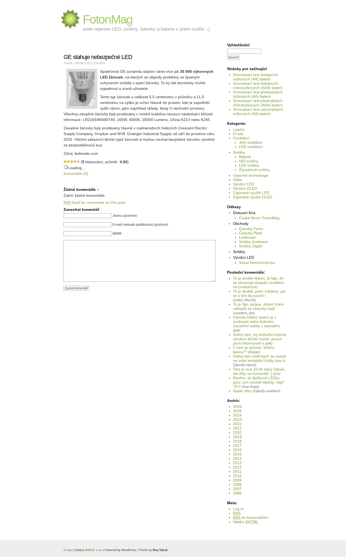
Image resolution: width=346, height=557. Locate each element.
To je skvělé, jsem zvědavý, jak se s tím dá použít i (259, 293)
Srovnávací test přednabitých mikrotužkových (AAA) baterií (258, 103)
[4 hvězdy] (74, 161)
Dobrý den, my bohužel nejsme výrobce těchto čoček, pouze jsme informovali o (259, 338)
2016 (237, 450)
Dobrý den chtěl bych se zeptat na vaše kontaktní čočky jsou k (259, 358)
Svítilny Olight (250, 246)
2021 (237, 428)
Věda (237, 180)
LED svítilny (249, 165)
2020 (237, 432)
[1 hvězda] (65, 161)
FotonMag (107, 19)
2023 (237, 419)
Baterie (245, 157)
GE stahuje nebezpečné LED (98, 57)
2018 (237, 441)
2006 (237, 493)
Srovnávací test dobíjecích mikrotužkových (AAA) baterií (257, 85)
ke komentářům (250, 517)
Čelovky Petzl (250, 233)
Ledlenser (247, 237)
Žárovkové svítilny (254, 170)
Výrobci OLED (245, 188)
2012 (237, 467)
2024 (237, 415)
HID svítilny (248, 161)
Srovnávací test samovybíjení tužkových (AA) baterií (258, 111)
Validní (245, 522)
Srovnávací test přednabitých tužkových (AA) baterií (258, 94)
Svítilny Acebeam (253, 242)
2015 (237, 454)
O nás (238, 134)
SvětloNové (248, 287)
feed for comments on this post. (95, 202)
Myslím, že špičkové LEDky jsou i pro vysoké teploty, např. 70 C (259, 382)
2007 (237, 489)
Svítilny (239, 152)
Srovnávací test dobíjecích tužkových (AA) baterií (255, 77)
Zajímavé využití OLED (252, 197)
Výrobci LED (243, 184)
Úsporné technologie (250, 175)
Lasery (239, 129)
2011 (237, 471)
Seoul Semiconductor (257, 262)
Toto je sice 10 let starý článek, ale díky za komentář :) (259, 371)
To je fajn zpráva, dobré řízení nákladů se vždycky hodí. (258, 306)
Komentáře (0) (76, 173)
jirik (277, 373)
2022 (237, 424)
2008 (237, 484)
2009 (237, 480)
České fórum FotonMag (259, 218)
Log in (238, 509)
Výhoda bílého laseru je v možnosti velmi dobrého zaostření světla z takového (256, 321)
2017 (237, 445)
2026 (237, 406)
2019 (237, 437)
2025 (237, 411)
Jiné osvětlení (250, 142)
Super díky (242, 391)
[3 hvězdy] (71, 161)
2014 (237, 458)
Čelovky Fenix (251, 229)
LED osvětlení (251, 147)
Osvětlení (241, 138)
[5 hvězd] (78, 161)
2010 (237, 476)
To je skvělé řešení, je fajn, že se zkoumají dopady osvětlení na (258, 282)
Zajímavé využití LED (251, 193)
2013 (237, 463)
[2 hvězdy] (68, 161)
